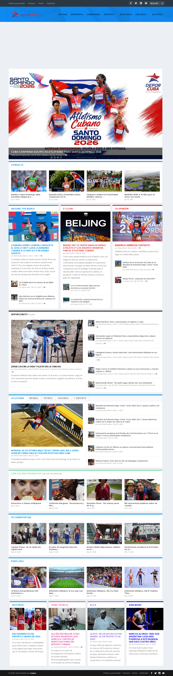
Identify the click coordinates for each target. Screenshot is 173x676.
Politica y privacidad (17, 3)
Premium (76, 155)
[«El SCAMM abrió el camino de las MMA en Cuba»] (14, 284)
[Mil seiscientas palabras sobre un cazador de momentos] (142, 489)
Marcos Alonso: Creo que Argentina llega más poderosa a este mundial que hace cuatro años (144, 637)
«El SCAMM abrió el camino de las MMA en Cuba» (36, 283)
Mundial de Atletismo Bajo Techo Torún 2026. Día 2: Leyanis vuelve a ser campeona (127, 406)
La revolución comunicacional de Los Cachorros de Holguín (87, 300)
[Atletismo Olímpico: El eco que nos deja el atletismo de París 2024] (66, 577)
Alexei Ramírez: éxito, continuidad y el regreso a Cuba (119, 322)
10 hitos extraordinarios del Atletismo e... (24, 592)
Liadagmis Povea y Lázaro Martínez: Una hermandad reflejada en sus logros (126, 353)
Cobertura (61, 155)
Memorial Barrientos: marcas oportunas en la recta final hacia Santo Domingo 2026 (74, 151)
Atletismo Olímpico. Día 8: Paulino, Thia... (141, 592)
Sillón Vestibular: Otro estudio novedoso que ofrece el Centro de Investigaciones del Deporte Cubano (65, 639)
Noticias (63, 14)
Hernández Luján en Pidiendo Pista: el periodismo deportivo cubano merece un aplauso (126, 337)
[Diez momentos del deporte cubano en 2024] (28, 619)
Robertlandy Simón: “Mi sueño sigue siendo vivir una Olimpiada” (124, 383)
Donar (41, 3)
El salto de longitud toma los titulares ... (63, 548)
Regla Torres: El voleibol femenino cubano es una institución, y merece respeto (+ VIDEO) (127, 370)
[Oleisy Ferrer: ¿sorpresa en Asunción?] (118, 280)
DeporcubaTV (45, 369)
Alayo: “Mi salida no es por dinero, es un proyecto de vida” (106, 636)
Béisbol (127, 324)
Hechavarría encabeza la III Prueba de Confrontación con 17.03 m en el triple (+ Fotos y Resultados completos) (127, 434)
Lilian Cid (77, 290)
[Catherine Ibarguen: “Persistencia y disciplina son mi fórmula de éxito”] (66, 489)
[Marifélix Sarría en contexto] (137, 226)
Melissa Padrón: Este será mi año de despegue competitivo (122, 461)
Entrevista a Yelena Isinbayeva (26, 503)
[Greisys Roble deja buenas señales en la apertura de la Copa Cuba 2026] (104, 533)
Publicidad (51, 3)
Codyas (33, 673)
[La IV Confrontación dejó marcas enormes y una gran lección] (66, 287)
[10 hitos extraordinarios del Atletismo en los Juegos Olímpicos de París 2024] (28, 577)
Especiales (141, 14)
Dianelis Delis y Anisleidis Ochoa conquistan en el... (64, 195)
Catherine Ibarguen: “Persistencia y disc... (66, 504)
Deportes (108, 14)
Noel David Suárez (20, 256)
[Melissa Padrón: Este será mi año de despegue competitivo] (91, 462)
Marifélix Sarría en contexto (132, 245)
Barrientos (53, 155)
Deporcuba (27, 155)
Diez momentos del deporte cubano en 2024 (26, 635)
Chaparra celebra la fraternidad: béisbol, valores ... (102, 195)
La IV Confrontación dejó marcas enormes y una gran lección (85, 286)
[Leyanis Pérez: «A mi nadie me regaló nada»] (28, 533)
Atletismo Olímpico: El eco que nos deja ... (66, 592)
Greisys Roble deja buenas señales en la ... (103, 548)
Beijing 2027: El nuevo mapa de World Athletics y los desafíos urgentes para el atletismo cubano (84, 248)
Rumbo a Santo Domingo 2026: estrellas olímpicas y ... (26, 195)
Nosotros (157, 14)
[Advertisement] (86, 41)
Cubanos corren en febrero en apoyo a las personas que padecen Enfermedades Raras (124, 448)
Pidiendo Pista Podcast (59, 369)
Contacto (31, 3)
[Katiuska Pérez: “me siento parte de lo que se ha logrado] (104, 489)
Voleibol (78, 369)
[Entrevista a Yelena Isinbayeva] (28, 489)
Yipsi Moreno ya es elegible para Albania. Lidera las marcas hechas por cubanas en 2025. (37, 298)
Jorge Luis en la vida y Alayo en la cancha (36, 366)
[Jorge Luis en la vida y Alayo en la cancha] (47, 341)
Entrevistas (77, 14)
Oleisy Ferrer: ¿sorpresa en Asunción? (139, 278)
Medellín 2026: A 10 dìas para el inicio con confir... (139, 195)
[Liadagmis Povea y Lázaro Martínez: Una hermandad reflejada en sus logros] (91, 354)
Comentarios (93, 14)
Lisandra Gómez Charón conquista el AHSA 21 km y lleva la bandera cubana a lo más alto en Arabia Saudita (32, 249)
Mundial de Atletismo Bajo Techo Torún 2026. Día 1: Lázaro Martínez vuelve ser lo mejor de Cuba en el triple (126, 420)
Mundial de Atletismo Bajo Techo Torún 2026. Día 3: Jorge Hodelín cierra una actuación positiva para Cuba (45, 452)
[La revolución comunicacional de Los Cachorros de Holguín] (66, 301)
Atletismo (45, 155)
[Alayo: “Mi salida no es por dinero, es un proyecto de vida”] (106, 619)
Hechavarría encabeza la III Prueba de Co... (141, 548)
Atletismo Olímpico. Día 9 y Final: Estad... (103, 592)
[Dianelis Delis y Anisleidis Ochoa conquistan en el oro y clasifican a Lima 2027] (66, 181)
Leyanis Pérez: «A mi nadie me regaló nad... (26, 548)
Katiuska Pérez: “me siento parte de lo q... (103, 504)
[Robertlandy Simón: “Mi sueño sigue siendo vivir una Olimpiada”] (91, 384)
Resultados (126, 14)
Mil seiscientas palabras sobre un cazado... (140, 504)
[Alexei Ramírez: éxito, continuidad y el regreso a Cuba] (91, 323)
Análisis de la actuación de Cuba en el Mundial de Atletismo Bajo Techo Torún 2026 (140, 264)
